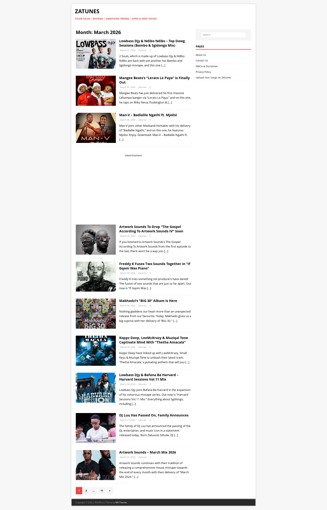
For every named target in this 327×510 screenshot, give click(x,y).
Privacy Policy (203, 71)
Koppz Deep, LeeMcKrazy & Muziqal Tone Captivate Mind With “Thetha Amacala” (153, 339)
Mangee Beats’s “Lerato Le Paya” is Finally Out (154, 80)
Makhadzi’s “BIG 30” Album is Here (148, 300)
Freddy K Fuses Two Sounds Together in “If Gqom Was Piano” (154, 265)
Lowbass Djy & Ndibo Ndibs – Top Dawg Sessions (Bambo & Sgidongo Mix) (152, 43)
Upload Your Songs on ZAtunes (213, 77)
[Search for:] (223, 35)
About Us (201, 54)
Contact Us (202, 60)
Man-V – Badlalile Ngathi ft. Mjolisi (148, 115)
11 (101, 490)
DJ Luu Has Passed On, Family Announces (154, 415)
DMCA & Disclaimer (207, 66)
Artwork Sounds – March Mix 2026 (147, 452)
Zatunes (142, 50)
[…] (163, 65)
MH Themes (121, 502)
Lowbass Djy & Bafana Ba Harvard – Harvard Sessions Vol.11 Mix (148, 377)
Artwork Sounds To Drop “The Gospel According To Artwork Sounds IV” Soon (151, 228)
